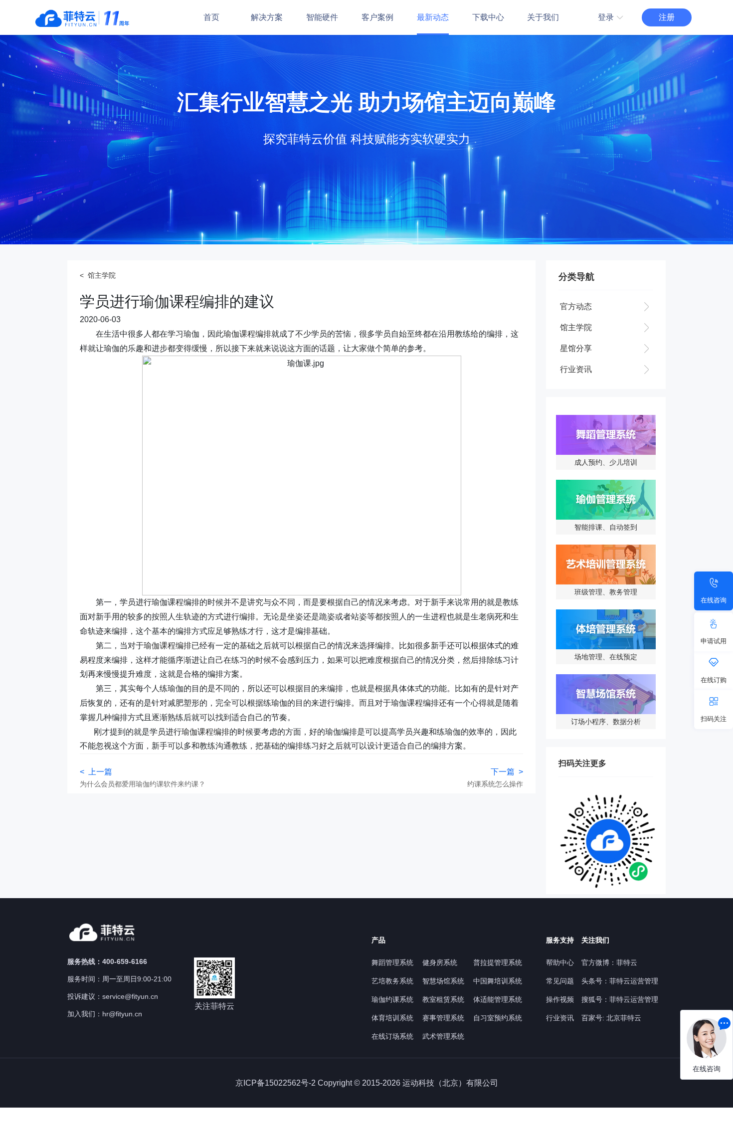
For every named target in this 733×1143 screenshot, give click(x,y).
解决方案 (267, 17)
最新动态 (433, 17)
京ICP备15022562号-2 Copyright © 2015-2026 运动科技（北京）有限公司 (366, 1083)
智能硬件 (322, 17)
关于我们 (543, 17)
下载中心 (488, 17)
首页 (211, 17)
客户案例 (377, 17)
